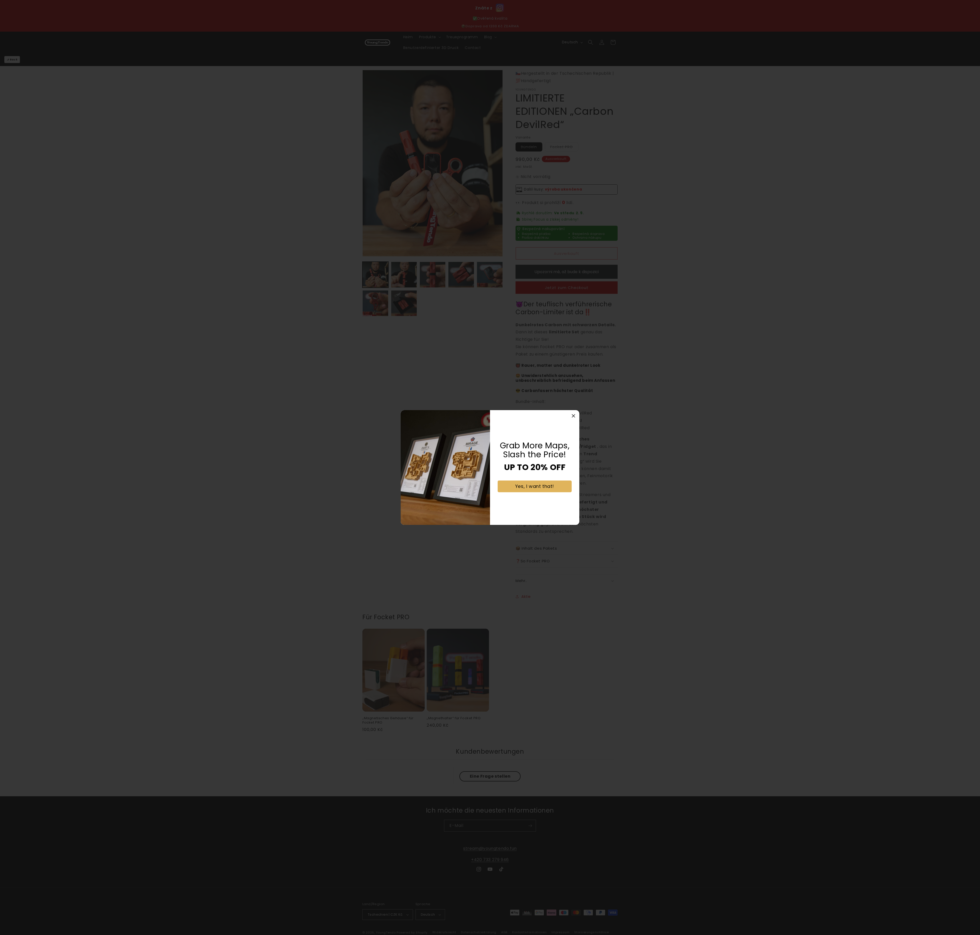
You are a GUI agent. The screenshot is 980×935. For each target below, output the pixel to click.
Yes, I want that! (534, 486)
